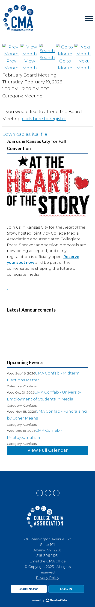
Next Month (83, 64)
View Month (29, 64)
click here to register (44, 118)
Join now (29, 589)
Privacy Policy (47, 578)
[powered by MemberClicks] (47, 600)
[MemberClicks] (18, 18)
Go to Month (65, 64)
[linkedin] (56, 493)
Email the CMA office (48, 561)
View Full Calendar (47, 450)
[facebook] (39, 493)
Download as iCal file (24, 134)
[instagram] (48, 493)
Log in (66, 589)
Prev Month (11, 64)
